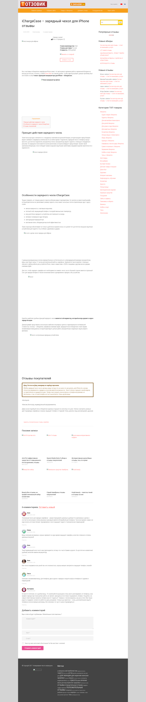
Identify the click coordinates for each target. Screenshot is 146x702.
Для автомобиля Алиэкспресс (111, 120)
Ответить (24, 525)
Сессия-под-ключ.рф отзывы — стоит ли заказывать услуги (111, 81)
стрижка (78, 692)
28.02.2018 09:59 (31, 547)
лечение (84, 680)
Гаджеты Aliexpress (107, 117)
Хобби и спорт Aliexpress (109, 152)
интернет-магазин (77, 678)
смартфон (46, 422)
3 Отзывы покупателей (29, 126)
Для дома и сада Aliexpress (110, 126)
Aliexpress (103, 112)
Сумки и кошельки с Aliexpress (111, 146)
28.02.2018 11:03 (31, 562)
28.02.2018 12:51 (31, 575)
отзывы (61, 685)
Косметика (103, 181)
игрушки (71, 678)
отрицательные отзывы (74, 685)
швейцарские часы (76, 694)
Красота (102, 184)
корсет (68, 680)
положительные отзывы (36, 422)
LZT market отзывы (106, 50)
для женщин (65, 675)
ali (58, 671)
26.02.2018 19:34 (31, 515)
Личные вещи (104, 187)
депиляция (66, 673)
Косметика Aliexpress (108, 132)
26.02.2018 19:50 (31, 532)
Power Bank (48, 73)
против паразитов (75, 690)
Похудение (103, 195)
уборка (58, 694)
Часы (101, 210)
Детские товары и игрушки (108, 167)
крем (78, 680)
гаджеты (26, 422)
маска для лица (62, 683)
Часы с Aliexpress (107, 155)
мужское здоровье (74, 683)
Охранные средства (106, 193)
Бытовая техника (105, 164)
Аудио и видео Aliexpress (109, 115)
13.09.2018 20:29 (31, 591)
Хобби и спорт (104, 207)
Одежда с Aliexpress (108, 141)
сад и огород (67, 692)
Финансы (103, 204)
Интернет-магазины (106, 175)
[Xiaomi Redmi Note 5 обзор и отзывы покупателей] (58, 445)
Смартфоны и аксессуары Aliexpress (113, 143)
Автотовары (103, 158)
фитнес (62, 694)
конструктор (84, 678)
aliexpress (62, 671)
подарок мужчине (61, 687)
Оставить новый (47, 507)
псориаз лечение (82, 690)
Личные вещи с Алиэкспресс (110, 135)
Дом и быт (103, 169)
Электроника (36, 32)
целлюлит (66, 694)
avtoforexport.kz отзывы (107, 63)
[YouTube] (121, 4)
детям (70, 673)
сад (63, 692)
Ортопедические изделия (108, 190)
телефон (86, 692)
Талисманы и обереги (106, 201)
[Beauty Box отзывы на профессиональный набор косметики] (33, 479)
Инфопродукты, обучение (108, 178)
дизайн (74, 673)
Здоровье (103, 172)
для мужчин (76, 675)
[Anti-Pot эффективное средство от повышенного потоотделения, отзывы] (33, 445)
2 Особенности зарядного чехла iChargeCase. (36, 124)
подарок (85, 685)
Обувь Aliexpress (107, 138)
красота (73, 680)
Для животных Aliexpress (109, 129)
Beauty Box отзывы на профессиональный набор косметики (31, 495)
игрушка (66, 678)
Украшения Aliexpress (108, 149)
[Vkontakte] (124, 4)
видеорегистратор (81, 671)
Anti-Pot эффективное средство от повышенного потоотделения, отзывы (31, 460)
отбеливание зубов (84, 682)
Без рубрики (104, 161)
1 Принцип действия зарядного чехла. (34, 122)
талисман (82, 692)
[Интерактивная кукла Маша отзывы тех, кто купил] (82, 445)
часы (70, 694)
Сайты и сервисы (105, 198)
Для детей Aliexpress (108, 123)
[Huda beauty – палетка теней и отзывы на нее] (82, 479)
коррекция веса (62, 680)
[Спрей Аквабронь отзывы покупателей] (58, 479)
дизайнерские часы (81, 673)
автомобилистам (71, 671)
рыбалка (59, 692)
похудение (69, 690)
